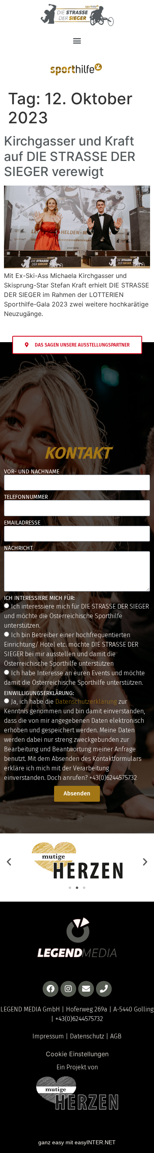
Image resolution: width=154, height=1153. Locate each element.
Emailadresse (22, 523)
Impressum (48, 1036)
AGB (116, 1036)
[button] (77, 40)
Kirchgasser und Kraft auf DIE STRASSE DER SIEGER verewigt (69, 156)
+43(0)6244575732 (113, 777)
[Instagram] (68, 989)
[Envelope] (86, 989)
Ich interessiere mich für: (39, 598)
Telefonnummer (26, 497)
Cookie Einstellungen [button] (77, 1054)
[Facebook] (50, 989)
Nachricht (18, 548)
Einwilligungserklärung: (39, 693)
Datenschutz (87, 1036)
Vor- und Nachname (31, 472)
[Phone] (104, 989)
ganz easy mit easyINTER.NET (77, 1142)
